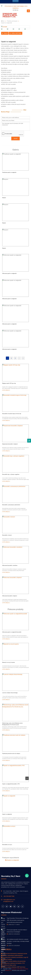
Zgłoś (6, 33)
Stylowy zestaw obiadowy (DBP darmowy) (13, 967)
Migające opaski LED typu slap (9, 383)
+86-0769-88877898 (8, 896)
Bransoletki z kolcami (7, 535)
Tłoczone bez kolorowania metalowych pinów (14, 953)
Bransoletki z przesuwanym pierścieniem (11, 504)
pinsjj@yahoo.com (8, 901)
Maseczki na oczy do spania (8, 662)
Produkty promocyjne (12, 21)
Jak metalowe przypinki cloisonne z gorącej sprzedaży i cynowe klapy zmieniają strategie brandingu (18, 941)
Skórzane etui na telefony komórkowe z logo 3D (15, 957)
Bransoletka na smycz (7, 844)
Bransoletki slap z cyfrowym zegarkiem (10, 474)
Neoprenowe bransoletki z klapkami (10, 444)
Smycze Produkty (7, 959)
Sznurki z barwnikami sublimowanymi (12, 955)
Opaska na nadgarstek (13, 860)
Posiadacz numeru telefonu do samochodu (14, 961)
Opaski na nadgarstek (7, 814)
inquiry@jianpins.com (9, 899)
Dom (3, 21)
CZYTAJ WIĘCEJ (5, 390)
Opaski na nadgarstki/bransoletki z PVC (11, 784)
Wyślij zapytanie (16, 33)
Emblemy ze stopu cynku (9, 965)
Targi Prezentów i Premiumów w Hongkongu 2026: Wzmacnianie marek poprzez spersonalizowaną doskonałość (18, 920)
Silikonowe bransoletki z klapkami (9, 595)
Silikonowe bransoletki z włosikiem (9, 565)
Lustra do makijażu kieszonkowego (10, 692)
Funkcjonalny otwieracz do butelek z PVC (13, 963)
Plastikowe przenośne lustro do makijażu (11, 753)
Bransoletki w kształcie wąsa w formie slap (11, 413)
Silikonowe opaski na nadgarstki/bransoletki (11, 632)
